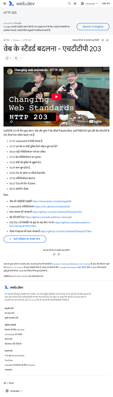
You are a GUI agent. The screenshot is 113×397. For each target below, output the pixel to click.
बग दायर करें (9, 313)
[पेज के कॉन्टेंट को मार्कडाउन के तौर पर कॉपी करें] (16, 58)
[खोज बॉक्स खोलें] (69, 3)
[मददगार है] (103, 40)
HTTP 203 (10, 13)
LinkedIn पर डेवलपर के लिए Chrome (20, 365)
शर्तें (5, 383)
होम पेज (6, 40)
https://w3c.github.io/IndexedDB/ (52, 206)
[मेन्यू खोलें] (5, 3)
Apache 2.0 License (14, 267)
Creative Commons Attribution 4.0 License (71, 264)
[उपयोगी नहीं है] (107, 40)
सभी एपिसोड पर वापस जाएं (24, 239)
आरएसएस (8, 369)
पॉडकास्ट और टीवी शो (13, 343)
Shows (16, 40)
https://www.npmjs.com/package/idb (52, 201)
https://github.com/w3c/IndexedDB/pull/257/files (66, 231)
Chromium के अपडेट (14, 334)
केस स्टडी (8, 339)
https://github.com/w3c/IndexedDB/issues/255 (57, 212)
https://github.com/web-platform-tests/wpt (48, 217)
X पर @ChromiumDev (14, 355)
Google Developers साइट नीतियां (72, 267)
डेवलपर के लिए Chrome (14, 329)
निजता (11, 383)
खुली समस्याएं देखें (11, 318)
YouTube (9, 360)
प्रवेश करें (105, 3)
